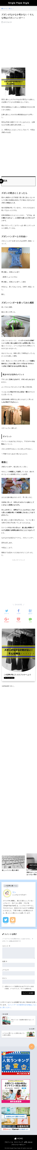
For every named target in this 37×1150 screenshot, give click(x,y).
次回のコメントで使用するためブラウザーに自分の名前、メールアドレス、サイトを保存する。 (19, 987)
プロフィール (9, 1142)
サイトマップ (18, 1142)
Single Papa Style (18, 3)
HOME (20, 1138)
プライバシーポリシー (18, 1144)
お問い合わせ (28, 1142)
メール (5, 970)
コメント (6, 946)
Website (13, 923)
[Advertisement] (18, 47)
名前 (4, 961)
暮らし (12, 686)
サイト (4, 978)
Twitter (5, 923)
